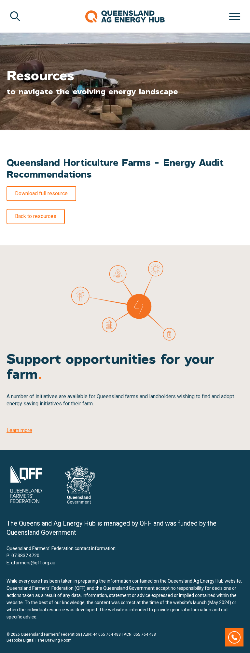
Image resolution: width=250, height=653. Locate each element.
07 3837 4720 (25, 555)
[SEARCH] (15, 16)
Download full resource (41, 193)
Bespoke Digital (21, 640)
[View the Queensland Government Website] (80, 484)
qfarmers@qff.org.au (33, 562)
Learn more (19, 430)
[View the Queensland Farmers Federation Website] (26, 484)
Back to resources (35, 216)
